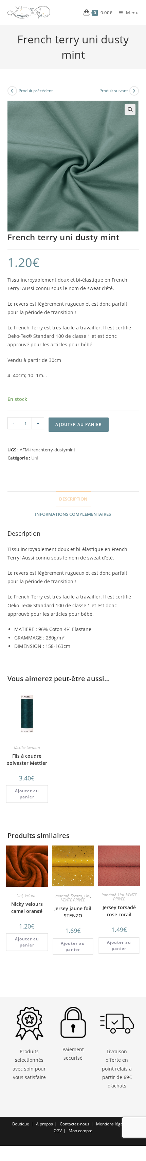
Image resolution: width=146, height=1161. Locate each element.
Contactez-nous (74, 1124)
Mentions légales (112, 1124)
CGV (58, 1131)
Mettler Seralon (27, 747)
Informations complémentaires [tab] (73, 514)
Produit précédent (36, 91)
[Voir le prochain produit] (134, 91)
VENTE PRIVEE (73, 900)
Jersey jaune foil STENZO (72, 912)
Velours (31, 895)
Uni (34, 458)
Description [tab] (73, 499)
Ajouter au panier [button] (27, 794)
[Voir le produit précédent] (12, 91)
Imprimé (61, 896)
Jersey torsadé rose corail (119, 911)
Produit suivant (113, 91)
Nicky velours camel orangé (27, 907)
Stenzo (76, 896)
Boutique (20, 1124)
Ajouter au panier (78, 424)
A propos (44, 1124)
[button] (130, 109)
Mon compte (80, 1131)
